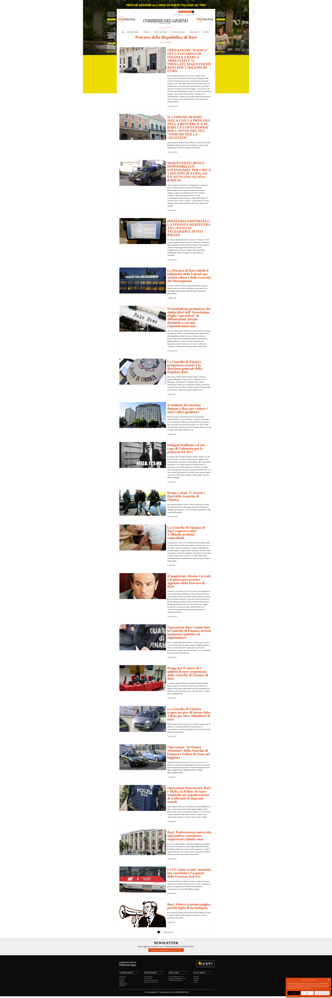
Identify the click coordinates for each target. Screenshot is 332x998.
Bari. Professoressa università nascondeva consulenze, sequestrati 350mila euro (189, 835)
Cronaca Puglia (165, 42)
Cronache (146, 32)
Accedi (175, 14)
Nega (307, 993)
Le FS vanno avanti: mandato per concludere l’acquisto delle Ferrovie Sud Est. (189, 873)
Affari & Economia (133, 32)
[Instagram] (182, 12)
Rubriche (206, 32)
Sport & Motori (194, 32)
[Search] (193, 12)
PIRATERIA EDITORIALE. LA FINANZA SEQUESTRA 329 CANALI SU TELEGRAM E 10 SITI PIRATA (188, 228)
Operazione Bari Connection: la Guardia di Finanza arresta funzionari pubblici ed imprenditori (189, 632)
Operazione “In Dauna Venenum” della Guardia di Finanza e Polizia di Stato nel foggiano (188, 752)
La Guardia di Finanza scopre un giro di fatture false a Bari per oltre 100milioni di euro (189, 714)
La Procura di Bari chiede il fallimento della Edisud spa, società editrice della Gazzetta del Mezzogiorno (189, 276)
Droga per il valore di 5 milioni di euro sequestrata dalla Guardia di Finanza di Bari (187, 673)
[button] (328, 980)
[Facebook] (179, 12)
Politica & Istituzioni (160, 32)
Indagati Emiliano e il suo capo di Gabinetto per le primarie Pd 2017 (186, 448)
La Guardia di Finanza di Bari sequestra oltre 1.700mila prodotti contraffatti (186, 533)
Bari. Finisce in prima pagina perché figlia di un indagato (188, 906)
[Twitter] (190, 12)
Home (123, 32)
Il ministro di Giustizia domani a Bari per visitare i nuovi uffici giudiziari (187, 408)
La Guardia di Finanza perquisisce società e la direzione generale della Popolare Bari (184, 367)
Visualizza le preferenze (322, 993)
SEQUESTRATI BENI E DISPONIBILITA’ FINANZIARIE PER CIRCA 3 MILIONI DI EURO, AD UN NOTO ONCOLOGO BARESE (189, 171)
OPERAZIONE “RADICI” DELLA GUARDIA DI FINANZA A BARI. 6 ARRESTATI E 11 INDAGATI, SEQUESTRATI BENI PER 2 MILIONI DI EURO (189, 60)
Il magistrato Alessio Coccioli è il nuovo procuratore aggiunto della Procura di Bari (188, 581)
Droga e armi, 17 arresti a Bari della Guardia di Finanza (186, 496)
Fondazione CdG (189, 14)
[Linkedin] (185, 12)
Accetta (294, 993)
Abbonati (180, 14)
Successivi (167, 932)
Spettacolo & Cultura (178, 32)
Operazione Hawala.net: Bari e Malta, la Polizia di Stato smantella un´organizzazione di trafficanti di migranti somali (189, 795)
